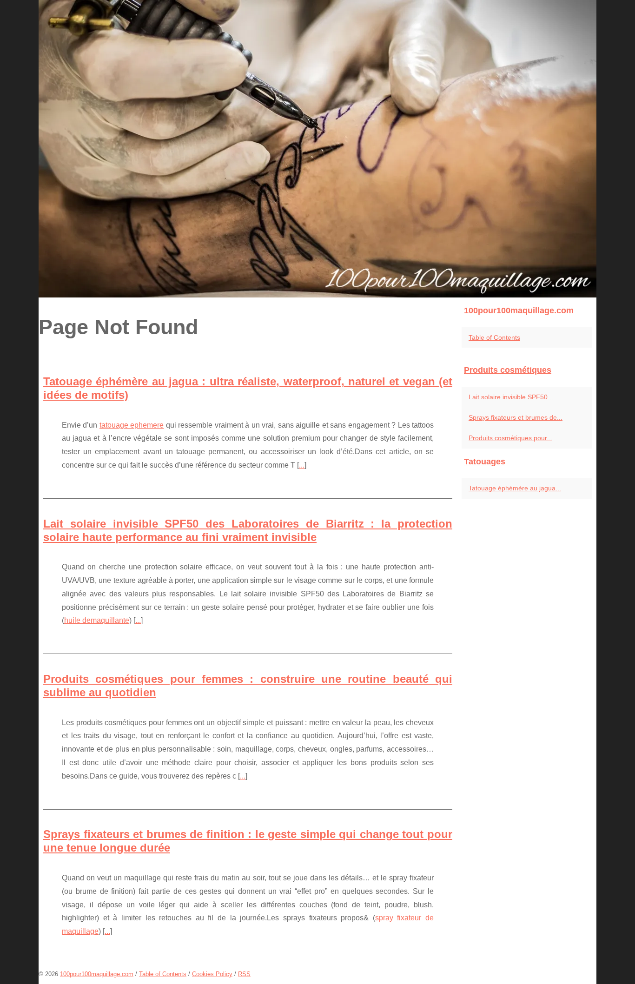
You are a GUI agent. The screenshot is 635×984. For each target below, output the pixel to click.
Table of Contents (494, 337)
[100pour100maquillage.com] (317, 148)
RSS (244, 974)
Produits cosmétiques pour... (510, 438)
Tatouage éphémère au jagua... (515, 488)
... (301, 465)
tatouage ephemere (131, 425)
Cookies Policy (212, 974)
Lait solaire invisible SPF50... (511, 397)
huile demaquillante (96, 620)
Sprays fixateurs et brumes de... (515, 417)
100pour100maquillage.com (96, 974)
